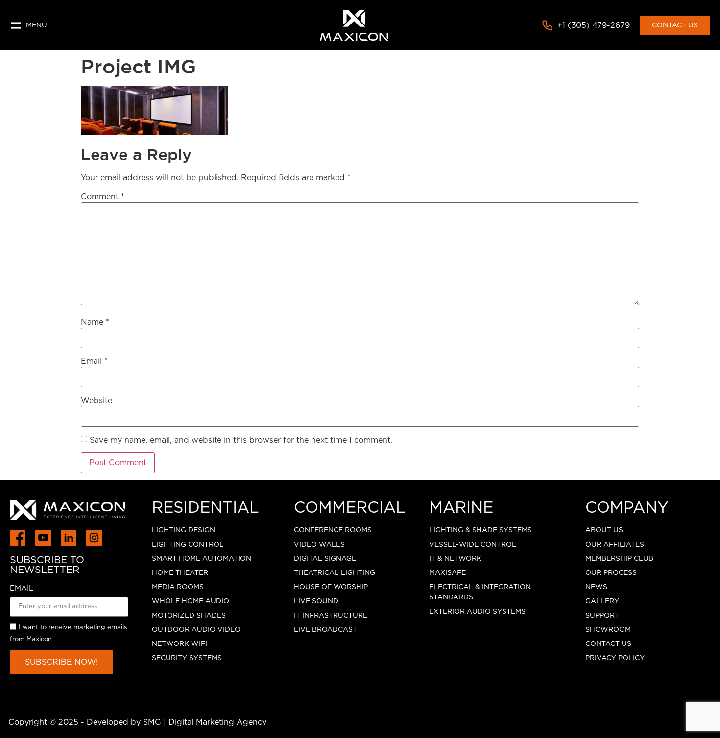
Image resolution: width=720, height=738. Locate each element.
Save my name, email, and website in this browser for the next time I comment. (241, 440)
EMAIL (21, 588)
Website (96, 401)
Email (94, 361)
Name (95, 322)
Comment (102, 197)
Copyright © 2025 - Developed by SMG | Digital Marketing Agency (137, 722)
